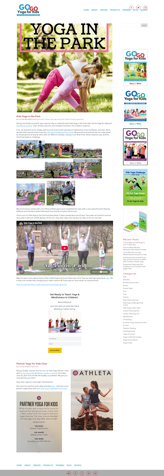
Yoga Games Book (130, 340)
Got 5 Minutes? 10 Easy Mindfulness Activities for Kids (135, 253)
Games (47, 119)
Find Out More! (55, 350)
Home (86, 10)
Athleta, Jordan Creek (46, 373)
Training (126, 10)
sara (19, 119)
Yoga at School (129, 334)
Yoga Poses (80, 119)
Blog (135, 10)
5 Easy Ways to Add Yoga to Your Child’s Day (134, 244)
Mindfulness (128, 317)
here (108, 278)
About (94, 10)
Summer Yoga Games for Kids (134, 322)
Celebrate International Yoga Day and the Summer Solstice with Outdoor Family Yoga (134, 259)
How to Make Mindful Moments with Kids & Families (134, 248)
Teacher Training (70, 119)
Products (115, 10)
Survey (126, 325)
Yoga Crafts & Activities (132, 337)
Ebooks (104, 10)
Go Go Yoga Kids (27, 373)
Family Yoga (127, 288)
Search (144, 10)
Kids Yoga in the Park (28, 116)
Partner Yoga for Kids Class (31, 363)
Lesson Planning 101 (131, 311)
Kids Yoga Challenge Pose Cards (60, 132)
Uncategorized (129, 331)
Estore (125, 285)
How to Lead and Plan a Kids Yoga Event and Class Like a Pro (41, 285)
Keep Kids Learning (130, 300)
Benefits (126, 280)
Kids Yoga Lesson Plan (57, 119)
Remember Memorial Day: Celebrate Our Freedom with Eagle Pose (134, 266)
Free (125, 291)
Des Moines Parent (24, 126)
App (124, 277)
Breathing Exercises (38, 119)
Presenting (127, 319)
